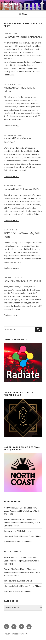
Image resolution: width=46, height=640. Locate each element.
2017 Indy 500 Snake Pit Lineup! (23, 280)
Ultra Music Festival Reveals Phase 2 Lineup (23, 536)
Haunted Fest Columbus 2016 (21, 189)
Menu (24, 14)
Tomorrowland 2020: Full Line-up (18, 531)
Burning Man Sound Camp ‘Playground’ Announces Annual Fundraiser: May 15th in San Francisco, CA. (22, 522)
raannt (11, 4)
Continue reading (11, 125)
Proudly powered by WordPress (17, 634)
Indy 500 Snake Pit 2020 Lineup (18, 541)
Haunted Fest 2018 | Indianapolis (23, 36)
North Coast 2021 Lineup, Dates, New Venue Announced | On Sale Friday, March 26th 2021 (21, 511)
